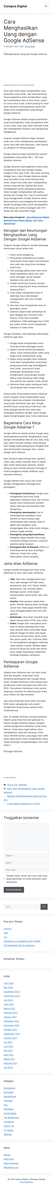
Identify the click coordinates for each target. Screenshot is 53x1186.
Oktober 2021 (10, 1029)
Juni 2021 (8, 1046)
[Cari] (44, 907)
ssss (6, 933)
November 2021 (11, 1025)
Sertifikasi (9, 1109)
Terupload (9, 1122)
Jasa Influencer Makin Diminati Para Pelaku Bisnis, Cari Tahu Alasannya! (26, 220)
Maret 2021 (9, 1059)
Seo (6, 1105)
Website (23, 785)
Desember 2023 (12, 991)
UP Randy (9, 1130)
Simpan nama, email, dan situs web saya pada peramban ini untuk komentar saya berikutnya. (26, 878)
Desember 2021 (11, 1021)
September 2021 (12, 1034)
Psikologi (8, 1101)
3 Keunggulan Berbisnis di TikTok (23, 803)
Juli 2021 (8, 1042)
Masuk (7, 1155)
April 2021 (9, 1055)
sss (5, 937)
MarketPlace (10, 1096)
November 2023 (12, 996)
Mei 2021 (8, 1050)
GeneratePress (26, 1182)
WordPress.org (11, 1167)
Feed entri (9, 1159)
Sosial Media (10, 1113)
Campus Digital (15, 6)
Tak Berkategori (11, 1117)
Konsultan (8, 1092)
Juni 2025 (8, 983)
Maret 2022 (9, 1008)
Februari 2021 (10, 1063)
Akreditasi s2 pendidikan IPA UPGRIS (22, 941)
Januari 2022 (10, 1017)
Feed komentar (11, 1163)
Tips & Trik (12, 785)
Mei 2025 (8, 987)
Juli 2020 (8, 1067)
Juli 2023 (8, 1000)
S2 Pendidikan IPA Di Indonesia (19, 945)
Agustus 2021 (10, 1038)
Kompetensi (9, 1088)
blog (9, 788)
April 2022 (9, 1004)
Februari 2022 (11, 1013)
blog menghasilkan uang (25, 788)
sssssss (7, 928)
